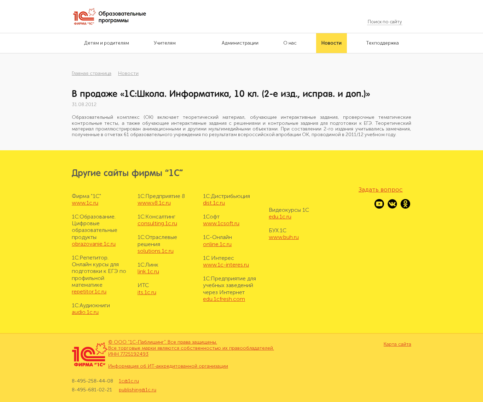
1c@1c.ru (129, 381)
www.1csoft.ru (221, 223)
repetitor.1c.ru (89, 291)
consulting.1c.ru (157, 223)
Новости (128, 73)
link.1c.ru (148, 271)
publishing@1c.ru (137, 390)
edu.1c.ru (280, 216)
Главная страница (91, 73)
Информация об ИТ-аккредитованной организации (168, 366)
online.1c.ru (217, 244)
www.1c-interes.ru (226, 264)
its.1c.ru (147, 292)
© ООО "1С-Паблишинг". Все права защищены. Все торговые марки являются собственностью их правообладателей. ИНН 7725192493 (191, 348)
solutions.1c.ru (156, 250)
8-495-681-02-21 (92, 390)
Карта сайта (397, 344)
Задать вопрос (381, 189)
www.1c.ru (85, 202)
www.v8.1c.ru (154, 202)
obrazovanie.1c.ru (94, 243)
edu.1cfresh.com (224, 299)
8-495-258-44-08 (92, 381)
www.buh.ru (284, 237)
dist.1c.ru (214, 202)
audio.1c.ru (85, 312)
